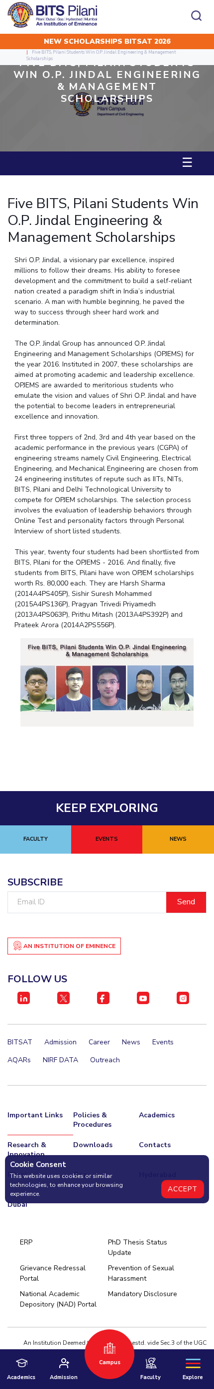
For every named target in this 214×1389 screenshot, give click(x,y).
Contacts (155, 1145)
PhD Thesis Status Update (137, 1247)
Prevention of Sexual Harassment (141, 1273)
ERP (26, 1242)
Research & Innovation (26, 1149)
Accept (183, 1189)
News (131, 1042)
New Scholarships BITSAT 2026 (107, 41)
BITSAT (19, 1042)
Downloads (92, 1145)
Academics (157, 1115)
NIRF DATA (60, 1060)
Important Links (35, 1115)
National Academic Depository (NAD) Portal (58, 1299)
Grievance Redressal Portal (53, 1273)
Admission (60, 1042)
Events (163, 1042)
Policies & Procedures (92, 1119)
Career (99, 1042)
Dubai (17, 1204)
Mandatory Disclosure (142, 1294)
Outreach (105, 1060)
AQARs (19, 1060)
